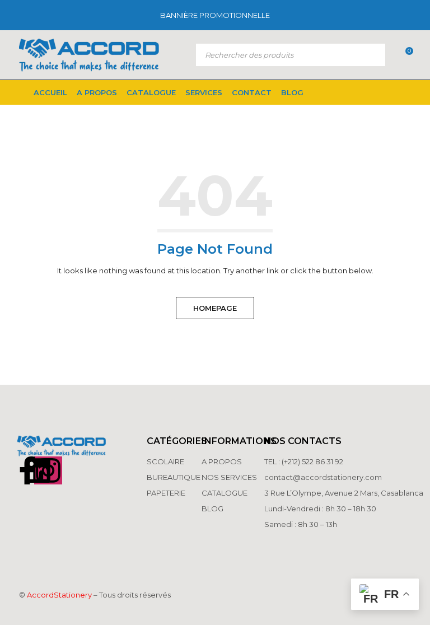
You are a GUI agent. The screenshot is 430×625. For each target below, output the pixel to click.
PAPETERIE (166, 492)
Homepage (215, 308)
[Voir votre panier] (403, 54)
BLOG (212, 508)
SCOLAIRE (166, 461)
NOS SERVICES (229, 477)
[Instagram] (48, 470)
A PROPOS (222, 461)
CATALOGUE (224, 492)
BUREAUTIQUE (173, 477)
